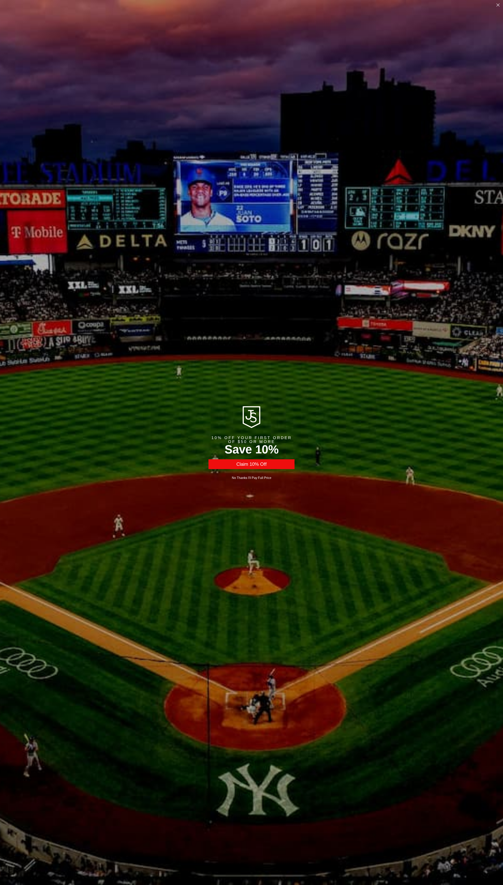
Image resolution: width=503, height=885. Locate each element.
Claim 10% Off (251, 464)
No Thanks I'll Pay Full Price (251, 477)
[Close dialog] (498, 5)
